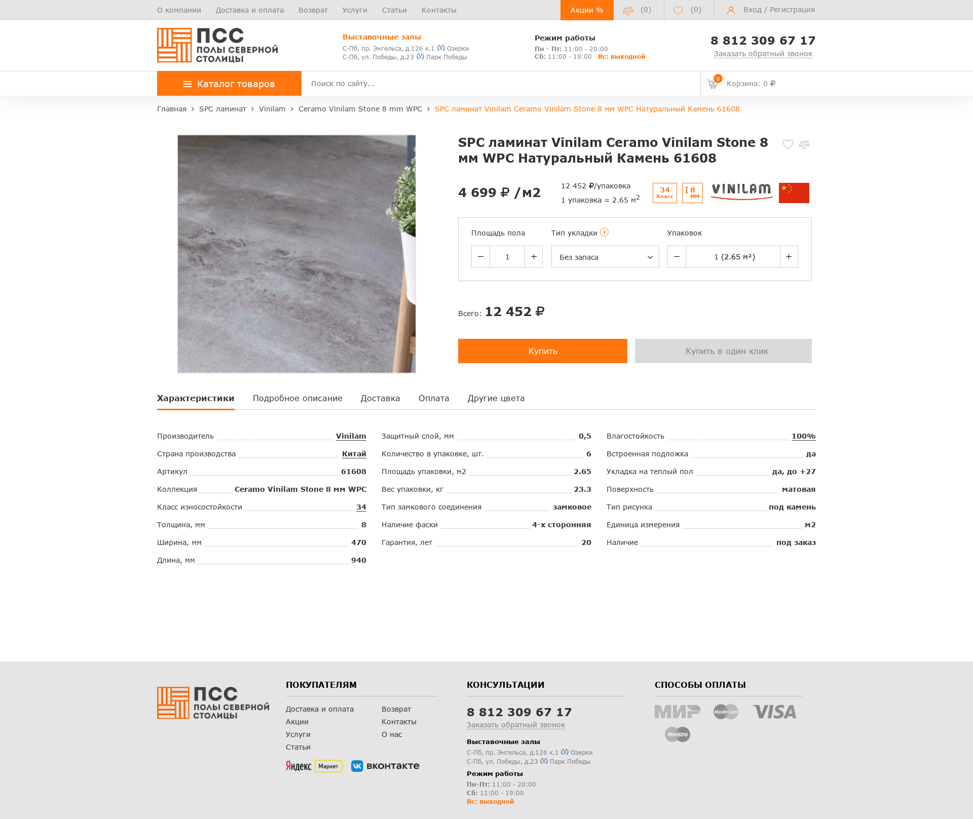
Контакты (439, 10)
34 (361, 506)
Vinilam (351, 436)
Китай (354, 453)
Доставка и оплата (250, 10)
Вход (752, 9)
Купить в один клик (727, 351)
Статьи (394, 10)
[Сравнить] (804, 144)
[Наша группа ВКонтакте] (385, 766)
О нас (392, 734)
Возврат (313, 10)
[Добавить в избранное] (788, 144)
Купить (543, 351)
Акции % (587, 10)
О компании (179, 10)
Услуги (355, 10)
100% (804, 436)
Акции (297, 721)
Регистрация (792, 9)
